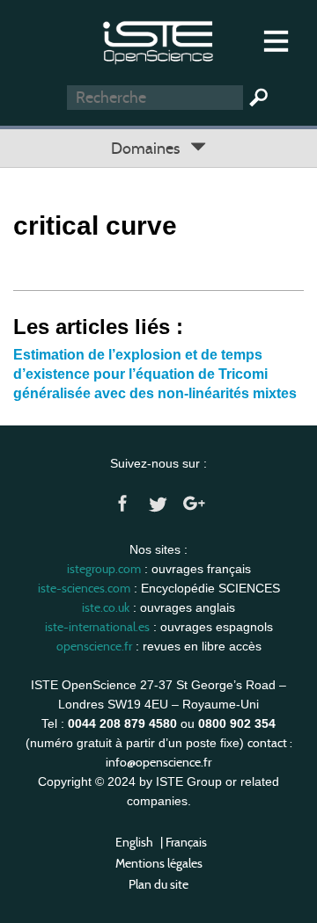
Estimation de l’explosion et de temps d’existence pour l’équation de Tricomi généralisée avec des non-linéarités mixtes (155, 374)
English (134, 842)
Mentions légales (159, 863)
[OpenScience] (158, 40)
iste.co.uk (105, 607)
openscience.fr (94, 646)
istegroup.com (104, 569)
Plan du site (158, 884)
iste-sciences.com (84, 588)
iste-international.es (97, 627)
